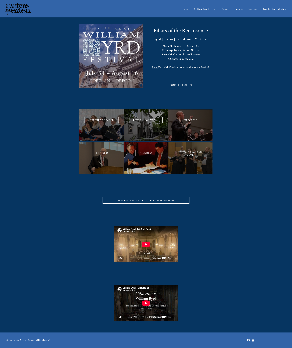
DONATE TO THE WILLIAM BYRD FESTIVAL (146, 200)
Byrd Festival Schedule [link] (275, 9)
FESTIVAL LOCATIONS (146, 120)
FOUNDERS (145, 153)
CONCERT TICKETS (180, 85)
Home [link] (185, 9)
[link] (18, 8)
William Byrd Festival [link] (205, 9)
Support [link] (226, 9)
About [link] (239, 9)
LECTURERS (101, 153)
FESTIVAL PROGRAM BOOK (190, 153)
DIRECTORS (190, 120)
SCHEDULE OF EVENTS (101, 120)
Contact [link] (252, 9)
